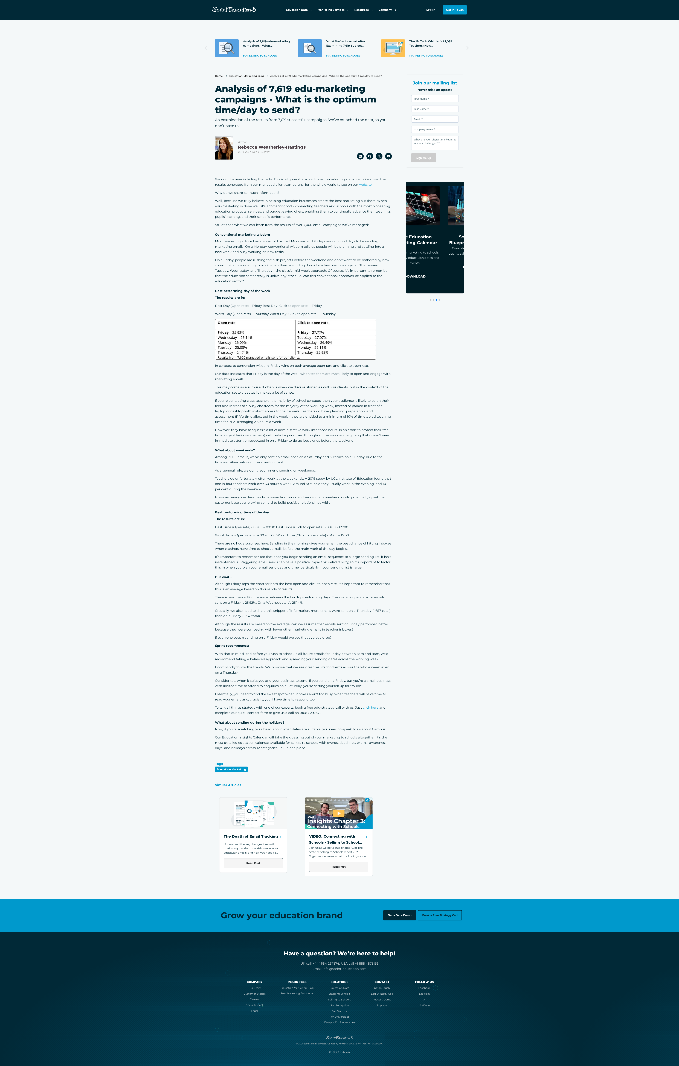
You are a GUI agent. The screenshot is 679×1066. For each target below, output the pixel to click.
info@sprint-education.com (345, 969)
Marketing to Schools (260, 55)
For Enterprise (339, 1005)
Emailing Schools (339, 993)
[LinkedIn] (360, 156)
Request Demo (382, 999)
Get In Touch (382, 988)
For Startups (339, 1011)
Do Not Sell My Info (339, 1052)
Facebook (424, 988)
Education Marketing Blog (297, 988)
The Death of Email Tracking (251, 836)
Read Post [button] (253, 863)
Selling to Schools (339, 999)
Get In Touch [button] (455, 9)
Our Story (254, 988)
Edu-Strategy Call (382, 993)
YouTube (424, 1005)
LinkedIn (424, 993)
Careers (254, 999)
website (365, 185)
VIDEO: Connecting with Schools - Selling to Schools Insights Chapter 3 (335, 842)
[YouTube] (388, 156)
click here (370, 707)
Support (382, 1005)
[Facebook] (369, 156)
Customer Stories (255, 993)
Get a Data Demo (400, 915)
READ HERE (435, 267)
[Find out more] (227, 48)
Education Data (339, 988)
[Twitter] (379, 156)
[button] (430, 300)
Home (219, 76)
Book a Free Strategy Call (440, 915)
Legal (254, 1010)
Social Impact (254, 1005)
